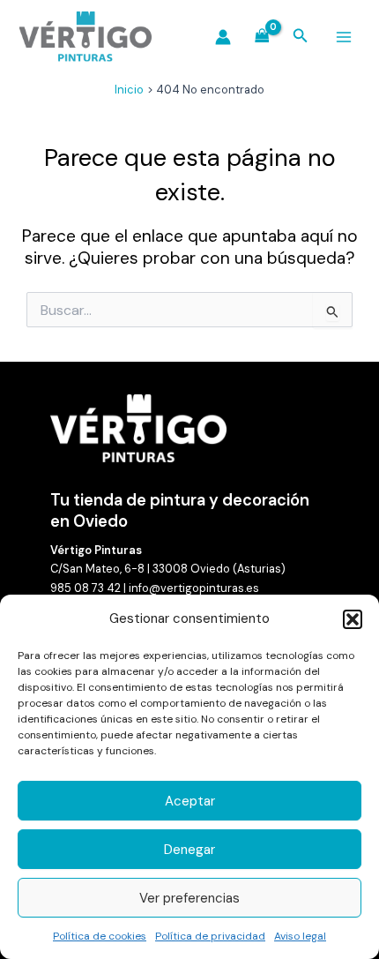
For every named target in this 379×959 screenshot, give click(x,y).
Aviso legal (300, 936)
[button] (352, 619)
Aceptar (190, 801)
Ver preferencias (189, 898)
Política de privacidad (210, 936)
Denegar (189, 849)
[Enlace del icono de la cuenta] (223, 37)
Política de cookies (99, 936)
